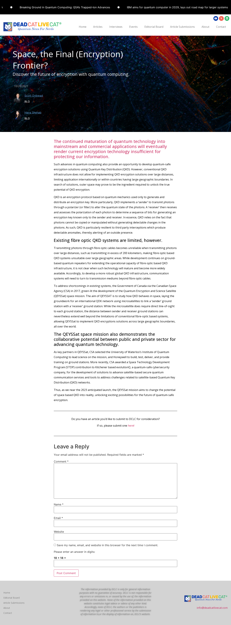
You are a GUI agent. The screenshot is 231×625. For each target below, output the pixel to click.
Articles (97, 27)
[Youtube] (215, 18)
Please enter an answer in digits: (74, 551)
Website (59, 531)
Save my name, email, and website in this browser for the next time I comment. (107, 545)
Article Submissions (182, 27)
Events (133, 27)
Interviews (115, 27)
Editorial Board (153, 27)
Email (58, 518)
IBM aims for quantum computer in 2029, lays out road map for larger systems (164, 7)
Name (58, 504)
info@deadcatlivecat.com (212, 608)
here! (131, 425)
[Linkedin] (227, 18)
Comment (61, 461)
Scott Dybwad (34, 95)
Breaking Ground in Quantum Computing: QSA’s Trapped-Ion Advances (52, 7)
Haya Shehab (33, 112)
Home (82, 27)
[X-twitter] (221, 18)
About (205, 27)
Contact (221, 27)
